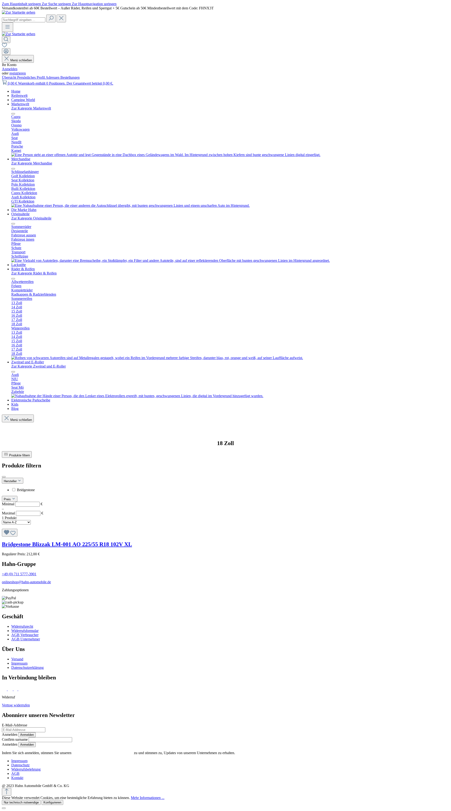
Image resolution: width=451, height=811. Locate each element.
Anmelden (9, 69)
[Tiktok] (16, 689)
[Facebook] (5, 689)
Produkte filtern (19, 455)
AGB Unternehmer (25, 639)
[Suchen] (51, 18)
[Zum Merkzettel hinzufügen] (9, 533)
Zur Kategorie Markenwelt (31, 108)
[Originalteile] (170, 260)
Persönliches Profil (31, 77)
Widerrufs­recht (22, 626)
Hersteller (11, 481)
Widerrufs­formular (25, 631)
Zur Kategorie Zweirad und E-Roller (38, 366)
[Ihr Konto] (6, 51)
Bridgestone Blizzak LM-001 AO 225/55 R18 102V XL (67, 544)
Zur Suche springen (57, 4)
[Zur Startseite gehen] (18, 12)
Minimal (22, 504)
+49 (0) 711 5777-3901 (19, 574)
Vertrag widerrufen (16, 705)
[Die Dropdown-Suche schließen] (61, 18)
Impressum (19, 663)
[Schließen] (4, 808)
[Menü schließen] (13, 113)
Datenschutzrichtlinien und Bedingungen (102, 753)
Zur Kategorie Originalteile (31, 218)
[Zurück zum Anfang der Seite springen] (6, 792)
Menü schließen (21, 60)
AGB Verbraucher (25, 635)
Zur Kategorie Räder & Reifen (34, 273)
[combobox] (23, 19)
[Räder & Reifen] (157, 358)
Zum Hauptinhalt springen (22, 4)
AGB (15, 774)
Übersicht (9, 77)
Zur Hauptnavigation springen (94, 4)
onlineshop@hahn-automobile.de (26, 582)
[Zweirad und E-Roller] (137, 396)
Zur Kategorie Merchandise (31, 163)
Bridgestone (26, 490)
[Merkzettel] (4, 46)
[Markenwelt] (165, 155)
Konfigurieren (52, 802)
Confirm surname (15, 739)
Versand (17, 659)
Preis (8, 499)
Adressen (53, 77)
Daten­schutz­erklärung (27, 668)
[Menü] (7, 27)
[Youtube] (21, 689)
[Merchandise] (130, 206)
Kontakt (17, 778)
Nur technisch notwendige (21, 802)
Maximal (22, 513)
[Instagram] (11, 689)
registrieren (17, 73)
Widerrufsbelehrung (26, 769)
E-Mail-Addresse (14, 725)
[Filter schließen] (4, 477)
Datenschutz (20, 765)
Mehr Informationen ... (147, 798)
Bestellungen (70, 77)
